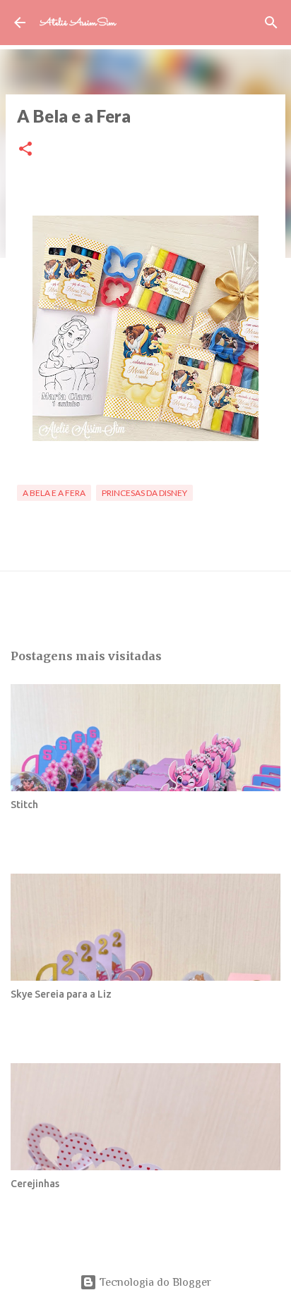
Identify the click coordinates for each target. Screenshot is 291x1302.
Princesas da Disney (144, 493)
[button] (25, 149)
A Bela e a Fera (54, 493)
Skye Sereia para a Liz (61, 994)
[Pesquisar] (271, 22)
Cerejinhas (35, 1183)
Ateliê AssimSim (78, 23)
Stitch (24, 804)
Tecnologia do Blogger (154, 1282)
